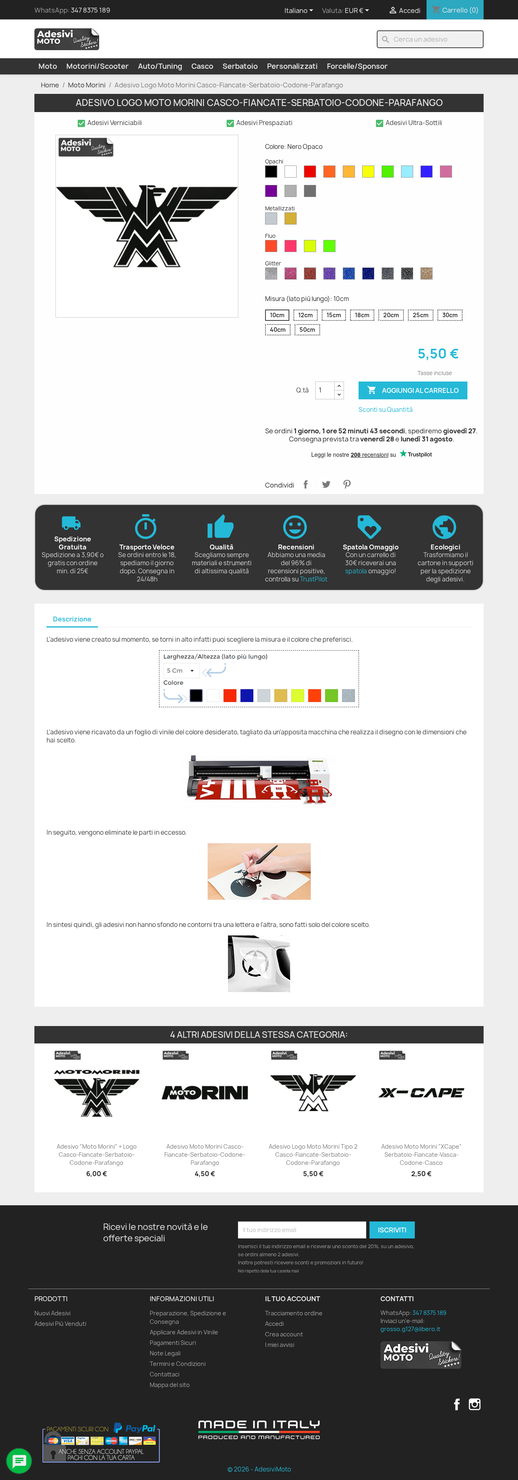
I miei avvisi (279, 1345)
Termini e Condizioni (178, 1364)
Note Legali (165, 1353)
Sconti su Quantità (386, 409)
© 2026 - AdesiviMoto (259, 1469)
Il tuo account (292, 1298)
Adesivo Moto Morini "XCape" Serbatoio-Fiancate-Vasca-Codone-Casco (421, 1154)
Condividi (305, 484)
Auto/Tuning (160, 66)
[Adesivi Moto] (66, 38)
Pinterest (347, 484)
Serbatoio (240, 66)
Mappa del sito (170, 1385)
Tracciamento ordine (294, 1313)
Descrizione (72, 619)
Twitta (326, 484)
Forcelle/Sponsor (357, 66)
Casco (202, 66)
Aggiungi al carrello (413, 390)
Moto (47, 66)
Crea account (284, 1334)
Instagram (475, 1404)
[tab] (72, 620)
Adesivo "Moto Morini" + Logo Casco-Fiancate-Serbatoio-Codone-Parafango (97, 1154)
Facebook (457, 1404)
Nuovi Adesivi (52, 1313)
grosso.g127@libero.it (410, 1329)
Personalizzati (292, 66)
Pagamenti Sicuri (173, 1342)
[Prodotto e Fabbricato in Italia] (259, 1429)
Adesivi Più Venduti (60, 1323)
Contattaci (164, 1374)
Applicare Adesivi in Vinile (184, 1332)
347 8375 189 (90, 10)
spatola (356, 571)
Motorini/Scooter (97, 66)
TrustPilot (313, 579)
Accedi (274, 1323)
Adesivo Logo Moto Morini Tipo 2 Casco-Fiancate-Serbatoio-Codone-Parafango (313, 1154)
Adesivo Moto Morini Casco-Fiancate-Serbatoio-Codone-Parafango (204, 1154)
